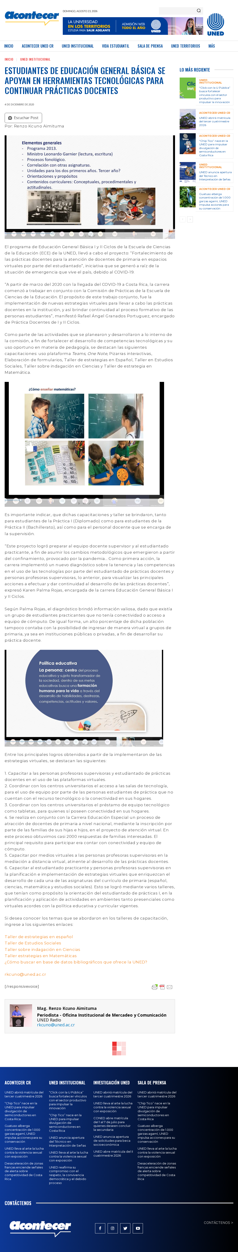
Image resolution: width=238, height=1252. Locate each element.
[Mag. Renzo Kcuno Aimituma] (21, 1016)
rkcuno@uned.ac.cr (25, 974)
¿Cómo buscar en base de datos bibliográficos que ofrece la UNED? (76, 962)
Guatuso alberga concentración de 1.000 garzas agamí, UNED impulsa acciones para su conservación (215, 201)
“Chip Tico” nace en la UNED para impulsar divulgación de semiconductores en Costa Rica (213, 148)
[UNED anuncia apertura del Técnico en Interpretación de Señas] (188, 172)
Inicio (9, 59)
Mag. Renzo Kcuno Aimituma (67, 1008)
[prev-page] (182, 219)
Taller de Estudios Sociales (33, 943)
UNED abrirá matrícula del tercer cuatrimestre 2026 (214, 121)
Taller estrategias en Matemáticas (41, 955)
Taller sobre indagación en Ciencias (42, 949)
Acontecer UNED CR (214, 113)
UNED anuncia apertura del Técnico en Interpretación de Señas (215, 175)
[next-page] (190, 219)
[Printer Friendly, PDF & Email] (162, 987)
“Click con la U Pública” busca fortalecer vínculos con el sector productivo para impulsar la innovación (214, 95)
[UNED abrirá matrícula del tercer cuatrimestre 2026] (188, 119)
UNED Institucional (35, 59)
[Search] (198, 11)
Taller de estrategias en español (39, 936)
